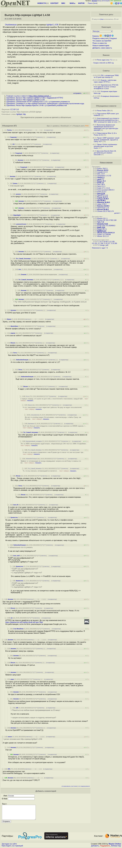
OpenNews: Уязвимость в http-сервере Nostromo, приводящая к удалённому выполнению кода (45, 103)
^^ (32, 137)
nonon (10, 736)
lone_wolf (16, 555)
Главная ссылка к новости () (28, 96)
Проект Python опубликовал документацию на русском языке (105, 146)
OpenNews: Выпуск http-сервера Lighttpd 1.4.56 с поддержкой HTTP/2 (34, 98)
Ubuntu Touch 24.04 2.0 (105, 233)
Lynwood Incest (21, 224)
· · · (38, 130)
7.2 (98, 245)
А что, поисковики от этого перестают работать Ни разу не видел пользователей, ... (52, 408)
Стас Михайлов (18, 628)
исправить (77, 93)
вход (99, 0)
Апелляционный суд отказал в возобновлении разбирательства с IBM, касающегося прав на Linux (106, 120)
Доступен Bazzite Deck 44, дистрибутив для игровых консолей (105, 152)
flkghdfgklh (17, 215)
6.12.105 (111, 241)
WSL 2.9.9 (100, 174)
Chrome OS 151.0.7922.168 (106, 220)
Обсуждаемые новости (106, 106)
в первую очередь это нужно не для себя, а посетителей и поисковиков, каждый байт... (54, 399)
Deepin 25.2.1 (102, 229)
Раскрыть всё (78, 126)
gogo (12, 679)
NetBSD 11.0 (101, 231)
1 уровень (55, 126)
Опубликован (11, 25)
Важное (106, 55)
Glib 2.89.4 (101, 184)
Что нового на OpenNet (101, 41)
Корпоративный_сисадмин (34, 441)
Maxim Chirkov (115, 844)
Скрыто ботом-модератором (43, 269)
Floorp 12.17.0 (102, 197)
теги (95, 3)
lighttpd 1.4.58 (52, 25)
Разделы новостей (100, 38)
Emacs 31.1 (101, 181)
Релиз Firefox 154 (103, 110)
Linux (102, 19)
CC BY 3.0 (14, 109)
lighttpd (19, 114)
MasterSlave (14, 326)
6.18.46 (105, 241)
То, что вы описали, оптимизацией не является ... (49, 471)
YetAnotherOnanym (22, 359)
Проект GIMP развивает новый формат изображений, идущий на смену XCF (106, 139)
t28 (17, 707)
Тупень (9, 130)
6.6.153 (94, 243)
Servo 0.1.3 (101, 186)
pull (107, 245)
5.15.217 (107, 243)
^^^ (35, 137)
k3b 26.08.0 (101, 200)
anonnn (18, 194)
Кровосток (14, 517)
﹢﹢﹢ (34, 130)
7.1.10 (99, 241)
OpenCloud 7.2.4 (103, 208)
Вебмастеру (116, 846)
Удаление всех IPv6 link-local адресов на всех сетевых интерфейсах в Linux (106, 86)
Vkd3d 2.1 (100, 177)
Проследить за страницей (12, 846)
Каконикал (31, 423)
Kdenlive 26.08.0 (103, 206)
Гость (15, 352)
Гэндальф (13, 137)
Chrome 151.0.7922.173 (105, 211)
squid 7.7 (100, 179)
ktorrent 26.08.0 (103, 209)
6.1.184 (100, 243)
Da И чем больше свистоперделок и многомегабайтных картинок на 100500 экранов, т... (54, 427)
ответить (28, 130)
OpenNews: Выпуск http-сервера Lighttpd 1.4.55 (25, 100)
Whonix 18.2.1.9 (102, 236)
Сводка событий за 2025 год (103, 63)
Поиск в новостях (99, 43)
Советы (106, 71)
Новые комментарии (100, 45)
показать (30, 400)
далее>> (117, 213)
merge (102, 245)
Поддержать (105, 846)
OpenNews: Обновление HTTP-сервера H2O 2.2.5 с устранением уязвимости (38, 102)
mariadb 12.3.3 (102, 172)
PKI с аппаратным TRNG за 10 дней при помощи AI (106, 76)
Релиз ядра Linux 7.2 (104, 60)
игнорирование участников (69, 786)
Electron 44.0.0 (102, 170)
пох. (19, 269)
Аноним (20, 160)
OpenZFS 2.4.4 (102, 195)
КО (14, 144)
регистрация (105, 0)
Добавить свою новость (102, 48)
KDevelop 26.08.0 (103, 202)
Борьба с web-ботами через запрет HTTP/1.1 (105, 81)
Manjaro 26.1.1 (102, 218)
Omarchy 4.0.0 (102, 224)
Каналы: (95, 36)
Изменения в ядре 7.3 (100, 248)
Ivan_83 (15, 504)
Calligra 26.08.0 (103, 199)
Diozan (13, 343)
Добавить (95, 846)
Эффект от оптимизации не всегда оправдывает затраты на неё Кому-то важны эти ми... (50, 462)
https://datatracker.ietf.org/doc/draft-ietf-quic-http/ (24, 622)
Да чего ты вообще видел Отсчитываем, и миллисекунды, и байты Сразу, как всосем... (53, 418)
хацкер (12, 333)
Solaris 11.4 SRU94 (104, 234)
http (24, 114)
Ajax (48, 126)
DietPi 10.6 (101, 227)
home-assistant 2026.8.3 (105, 190)
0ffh (9, 769)
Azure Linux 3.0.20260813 (106, 225)
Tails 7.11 (100, 222)
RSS (87, 126)
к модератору (48, 130)
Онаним (23, 274)
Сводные (113, 38)
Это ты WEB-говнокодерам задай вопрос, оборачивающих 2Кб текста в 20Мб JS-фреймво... (53, 444)
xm (12, 618)
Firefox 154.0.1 (102, 168)
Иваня (9, 319)
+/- (71, 126)
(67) (15, 126)
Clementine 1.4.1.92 (104, 176)
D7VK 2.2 (100, 183)
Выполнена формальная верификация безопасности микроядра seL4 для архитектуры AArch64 (106, 127)
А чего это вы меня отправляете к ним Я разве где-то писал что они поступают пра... (54, 453)
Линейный (65, 126)
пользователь (35, 415)
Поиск (90, 3)
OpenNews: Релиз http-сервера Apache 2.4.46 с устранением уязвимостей (36, 105)
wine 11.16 (101, 193)
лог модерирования (84, 786)
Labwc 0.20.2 (101, 204)
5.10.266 (114, 243)
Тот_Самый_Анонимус (23, 258)
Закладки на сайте (9, 844)
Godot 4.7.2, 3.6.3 (103, 188)
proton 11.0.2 (101, 192)
